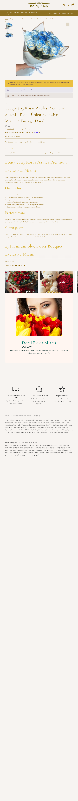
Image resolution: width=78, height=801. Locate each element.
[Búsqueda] (64, 5)
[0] (71, 5)
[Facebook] (47, 13)
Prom (6, 12)
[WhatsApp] (22, 265)
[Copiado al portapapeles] (24, 265)
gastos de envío (10, 129)
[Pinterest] (19, 265)
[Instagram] (50, 13)
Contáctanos (24, 12)
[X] (16, 265)
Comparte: (8, 265)
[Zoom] (67, 24)
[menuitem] (7, 12)
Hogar (6, 18)
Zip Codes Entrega (33, 12)
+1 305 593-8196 (9, 153)
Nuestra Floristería (14, 12)
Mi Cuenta (8, 14)
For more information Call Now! (15, 149)
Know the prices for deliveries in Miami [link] (21, 442)
